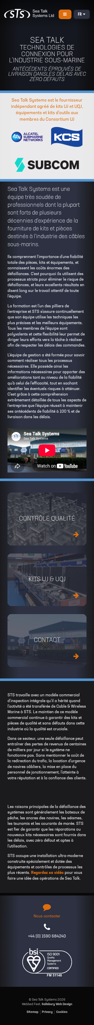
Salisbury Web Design (57, 1004)
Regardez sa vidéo (47, 873)
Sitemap (32, 1012)
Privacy (47, 1012)
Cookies (61, 1012)
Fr (80, 15)
